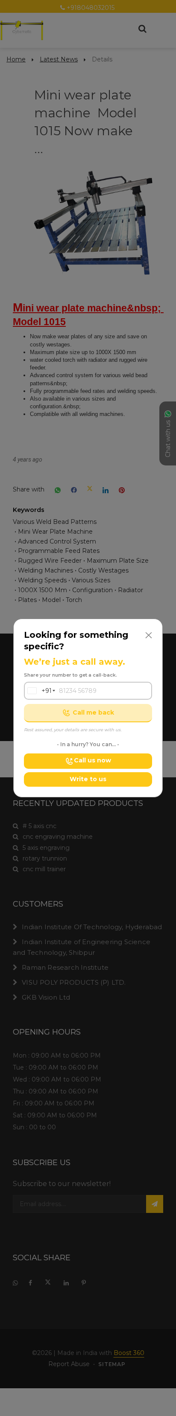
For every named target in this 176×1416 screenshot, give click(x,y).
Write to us (88, 779)
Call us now (92, 760)
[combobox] (38, 690)
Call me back (93, 712)
